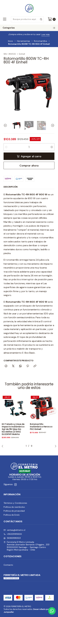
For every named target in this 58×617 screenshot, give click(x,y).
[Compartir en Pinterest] (27, 366)
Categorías (9, 27)
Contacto (8, 565)
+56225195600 (14, 534)
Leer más (42, 34)
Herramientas (23, 41)
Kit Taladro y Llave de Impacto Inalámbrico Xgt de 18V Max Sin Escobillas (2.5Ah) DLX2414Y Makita (13, 429)
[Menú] (4, 19)
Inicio (10, 41)
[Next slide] (52, 125)
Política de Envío (12, 514)
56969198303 (14, 538)
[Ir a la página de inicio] (29, 8)
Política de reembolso (14, 507)
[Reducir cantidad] (6, 147)
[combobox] (27, 19)
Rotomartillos (40, 41)
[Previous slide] (6, 125)
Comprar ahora (29, 165)
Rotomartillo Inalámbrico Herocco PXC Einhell (41, 427)
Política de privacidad (14, 510)
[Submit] (41, 19)
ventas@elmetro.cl (16, 530)
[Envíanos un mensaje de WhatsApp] (52, 611)
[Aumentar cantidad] (51, 147)
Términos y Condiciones (15, 503)
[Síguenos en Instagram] (15, 484)
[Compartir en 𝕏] (13, 366)
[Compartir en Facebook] (6, 366)
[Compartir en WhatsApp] (20, 366)
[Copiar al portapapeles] (34, 366)
